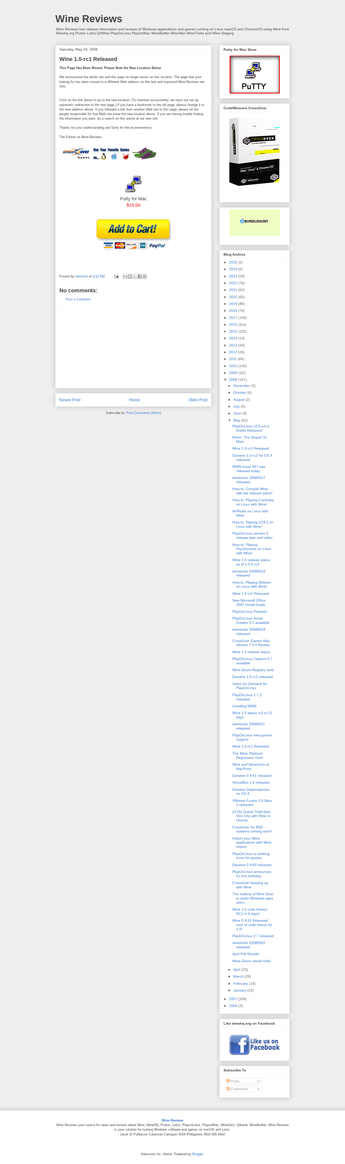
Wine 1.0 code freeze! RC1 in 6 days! (249, 911)
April (237, 970)
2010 (233, 366)
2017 (233, 318)
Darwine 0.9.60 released (252, 865)
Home (134, 400)
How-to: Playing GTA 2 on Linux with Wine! (252, 524)
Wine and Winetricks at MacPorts (250, 766)
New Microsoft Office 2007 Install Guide (248, 602)
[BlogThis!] (130, 276)
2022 (233, 283)
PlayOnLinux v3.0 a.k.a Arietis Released (250, 428)
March (238, 976)
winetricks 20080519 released (248, 631)
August (239, 400)
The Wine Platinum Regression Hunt (247, 755)
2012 (233, 352)
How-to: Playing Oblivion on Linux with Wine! (251, 584)
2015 (233, 331)
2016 (233, 324)
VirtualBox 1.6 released (250, 782)
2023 (233, 276)
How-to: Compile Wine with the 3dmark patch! (252, 491)
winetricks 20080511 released (248, 726)
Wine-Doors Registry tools (253, 670)
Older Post (197, 400)
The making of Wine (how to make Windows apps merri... (252, 898)
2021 (233, 290)
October (240, 392)
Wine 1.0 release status (251, 652)
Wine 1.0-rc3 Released (250, 448)
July (237, 406)
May (237, 420)
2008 (233, 380)
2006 (233, 1006)
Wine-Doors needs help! (251, 961)
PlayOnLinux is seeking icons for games (250, 856)
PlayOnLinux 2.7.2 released (247, 697)
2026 (233, 262)
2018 (233, 311)
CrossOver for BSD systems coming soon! (252, 829)
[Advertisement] (133, 348)
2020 (233, 297)
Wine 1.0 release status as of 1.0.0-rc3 (251, 562)
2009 (233, 373)
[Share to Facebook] (139, 276)
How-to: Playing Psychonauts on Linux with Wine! (251, 549)
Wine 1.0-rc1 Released (250, 746)
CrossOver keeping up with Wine (250, 885)
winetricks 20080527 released (248, 480)
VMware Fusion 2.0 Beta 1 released (252, 803)
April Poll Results (245, 954)
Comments (239, 1089)
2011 (233, 359)
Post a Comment (78, 299)
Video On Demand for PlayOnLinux (249, 686)
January (240, 990)
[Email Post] (116, 276)
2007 (233, 999)
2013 (233, 345)
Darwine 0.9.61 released (252, 776)
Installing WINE (244, 706)
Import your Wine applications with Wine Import (252, 842)
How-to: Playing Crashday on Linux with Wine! (253, 502)
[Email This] (125, 276)
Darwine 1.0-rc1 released (252, 677)
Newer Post (69, 400)
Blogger (197, 1154)
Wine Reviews (88, 18)
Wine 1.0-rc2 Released (250, 593)
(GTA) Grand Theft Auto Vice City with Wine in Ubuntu (251, 816)
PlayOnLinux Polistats (249, 611)
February (241, 983)
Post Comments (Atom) (143, 413)
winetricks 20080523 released (248, 573)
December (242, 386)
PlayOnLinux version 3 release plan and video (252, 535)
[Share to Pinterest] (144, 276)
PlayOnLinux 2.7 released (253, 936)
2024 (233, 269)
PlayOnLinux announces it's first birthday (251, 874)
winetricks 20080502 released (248, 945)
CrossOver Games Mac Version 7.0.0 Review (251, 643)
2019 (233, 304)
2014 (233, 338)
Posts (234, 1081)
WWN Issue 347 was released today (248, 469)
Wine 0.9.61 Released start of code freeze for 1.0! (252, 924)
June (237, 413)
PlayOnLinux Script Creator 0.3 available (250, 620)
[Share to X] (134, 276)
